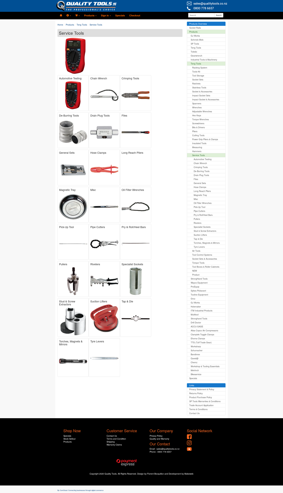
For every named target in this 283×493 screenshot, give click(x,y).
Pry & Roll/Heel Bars (134, 227)
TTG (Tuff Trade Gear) (201, 342)
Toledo (194, 51)
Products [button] (89, 15)
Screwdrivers (198, 123)
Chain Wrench (98, 78)
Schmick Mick (197, 39)
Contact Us (194, 413)
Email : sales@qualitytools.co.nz (165, 448)
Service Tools (198, 155)
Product (195, 274)
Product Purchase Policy (200, 397)
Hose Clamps (98, 152)
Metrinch (195, 370)
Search (219, 15)
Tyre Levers (97, 341)
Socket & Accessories (202, 91)
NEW (194, 270)
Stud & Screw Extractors (67, 302)
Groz (193, 298)
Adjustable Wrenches (202, 111)
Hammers (196, 151)
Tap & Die (127, 301)
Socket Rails (195, 27)
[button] (68, 15)
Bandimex (195, 354)
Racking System (199, 67)
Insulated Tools (199, 143)
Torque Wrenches (200, 119)
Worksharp (196, 346)
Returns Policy (196, 393)
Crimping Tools (130, 78)
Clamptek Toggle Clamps (202, 334)
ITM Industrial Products (201, 310)
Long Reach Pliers (132, 152)
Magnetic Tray (67, 190)
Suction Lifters (98, 301)
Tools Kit (196, 71)
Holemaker (196, 306)
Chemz (194, 362)
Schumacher (197, 350)
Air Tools (196, 250)
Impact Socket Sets (201, 95)
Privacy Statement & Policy (201, 389)
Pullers (63, 264)
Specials (120, 15)
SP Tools (195, 43)
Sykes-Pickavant (198, 290)
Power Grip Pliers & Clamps (205, 139)
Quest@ (194, 358)
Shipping (111, 441)
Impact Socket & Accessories (205, 99)
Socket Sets (197, 79)
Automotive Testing (70, 78)
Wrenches (197, 107)
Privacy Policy (156, 435)
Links (191, 385)
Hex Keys (196, 115)
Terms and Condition (116, 438)
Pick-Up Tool (66, 227)
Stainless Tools (199, 87)
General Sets (67, 152)
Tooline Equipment (199, 294)
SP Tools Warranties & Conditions (205, 401)
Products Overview (198, 23)
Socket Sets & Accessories (204, 258)
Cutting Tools (198, 135)
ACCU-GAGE (197, 326)
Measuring (197, 147)
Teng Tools (196, 47)
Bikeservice (196, 374)
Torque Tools (198, 262)
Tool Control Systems (202, 254)
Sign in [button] (105, 15)
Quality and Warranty (159, 438)
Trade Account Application (201, 405)
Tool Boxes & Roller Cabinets (205, 266)
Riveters (95, 264)
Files (124, 115)
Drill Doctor (196, 322)
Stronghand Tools (199, 318)
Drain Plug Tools (100, 115)
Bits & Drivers (198, 127)
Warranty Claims (114, 444)
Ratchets (196, 83)
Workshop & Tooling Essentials (205, 366)
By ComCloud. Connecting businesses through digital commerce (80, 490)
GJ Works (195, 35)
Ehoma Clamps (198, 338)
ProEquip (195, 286)
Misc (93, 190)
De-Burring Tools (69, 115)
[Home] (60, 15)
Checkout (134, 15)
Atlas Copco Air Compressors (204, 330)
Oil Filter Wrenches (133, 190)
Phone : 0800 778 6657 (161, 451)
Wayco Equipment (199, 282)
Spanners (196, 103)
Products (193, 31)
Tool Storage (198, 75)
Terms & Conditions (198, 409)
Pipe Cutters (97, 227)
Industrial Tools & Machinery (204, 59)
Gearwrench (196, 55)
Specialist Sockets (132, 264)
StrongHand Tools (199, 278)
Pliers (194, 131)
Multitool (195, 314)
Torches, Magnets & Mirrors (71, 342)
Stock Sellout (69, 438)
